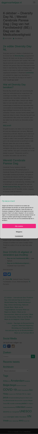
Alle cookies (19, 226)
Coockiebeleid (19, 236)
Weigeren (19, 232)
